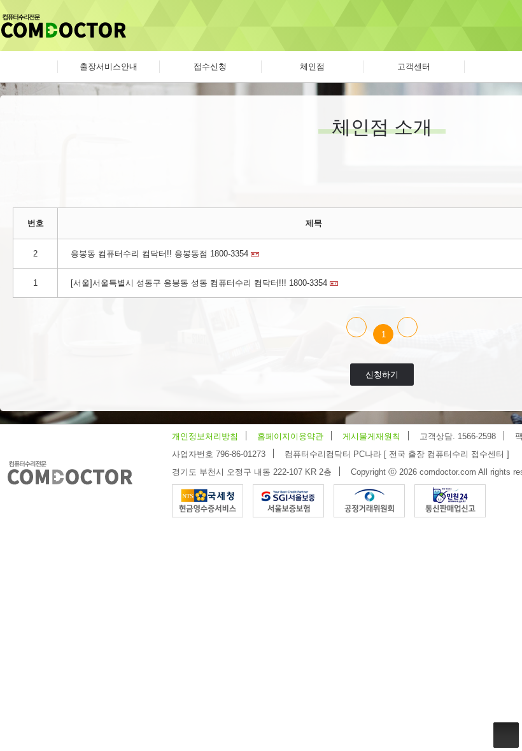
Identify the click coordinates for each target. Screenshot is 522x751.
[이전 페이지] (356, 327)
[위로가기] (506, 735)
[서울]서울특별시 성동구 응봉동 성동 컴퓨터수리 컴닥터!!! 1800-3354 (199, 283)
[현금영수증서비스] (208, 500)
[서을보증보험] (288, 500)
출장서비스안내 (109, 66)
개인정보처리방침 (205, 436)
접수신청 (210, 66)
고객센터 (413, 66)
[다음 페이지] (407, 327)
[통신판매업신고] (450, 500)
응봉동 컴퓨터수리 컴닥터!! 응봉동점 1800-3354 (159, 253)
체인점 (312, 66)
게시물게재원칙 (371, 436)
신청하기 (382, 374)
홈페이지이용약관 (290, 436)
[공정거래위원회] (369, 500)
